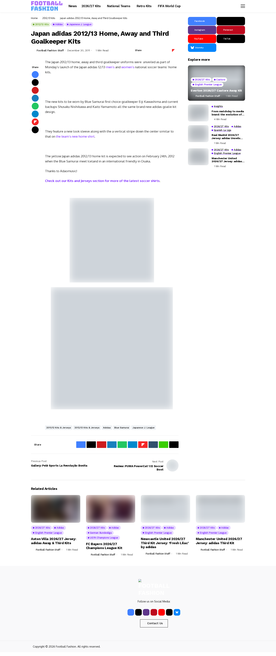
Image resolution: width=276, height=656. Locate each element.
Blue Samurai (121, 427)
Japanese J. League (144, 427)
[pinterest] (154, 612)
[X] (231, 21)
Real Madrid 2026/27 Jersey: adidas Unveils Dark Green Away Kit (226, 136)
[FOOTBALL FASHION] (47, 6)
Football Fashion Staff (50, 50)
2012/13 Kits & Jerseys (87, 427)
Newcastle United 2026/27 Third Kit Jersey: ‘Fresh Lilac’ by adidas (165, 543)
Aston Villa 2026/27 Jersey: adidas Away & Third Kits (53, 541)
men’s (110, 67)
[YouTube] (161, 612)
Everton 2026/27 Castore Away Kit (216, 90)
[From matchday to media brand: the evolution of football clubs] (198, 113)
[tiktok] (169, 612)
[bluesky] (177, 612)
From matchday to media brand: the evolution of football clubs (228, 113)
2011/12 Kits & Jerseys (58, 427)
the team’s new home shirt (75, 136)
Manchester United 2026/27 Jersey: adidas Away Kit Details (227, 160)
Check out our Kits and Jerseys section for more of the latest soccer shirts (102, 181)
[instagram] (146, 612)
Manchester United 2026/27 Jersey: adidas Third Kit (219, 541)
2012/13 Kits (48, 18)
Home (34, 18)
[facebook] (130, 612)
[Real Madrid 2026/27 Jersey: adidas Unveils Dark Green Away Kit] (198, 133)
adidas (107, 427)
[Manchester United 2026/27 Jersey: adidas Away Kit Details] (198, 156)
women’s (128, 67)
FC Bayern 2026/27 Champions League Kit (104, 546)
